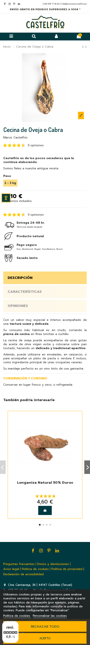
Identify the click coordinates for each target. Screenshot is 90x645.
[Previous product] (83, 47)
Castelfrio (21, 137)
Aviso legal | (12, 569)
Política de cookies (17, 616)
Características (25, 291)
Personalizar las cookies (50, 616)
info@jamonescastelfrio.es (74, 3)
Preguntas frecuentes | (19, 564)
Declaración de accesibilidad (23, 574)
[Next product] (86, 47)
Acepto (45, 638)
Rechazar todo (45, 626)
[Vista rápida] (77, 419)
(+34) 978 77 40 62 (51, 3)
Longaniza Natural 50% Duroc (45, 482)
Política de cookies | (36, 569)
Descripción (20, 277)
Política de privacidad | (68, 569)
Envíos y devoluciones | (54, 564)
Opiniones (18, 305)
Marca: (7, 138)
